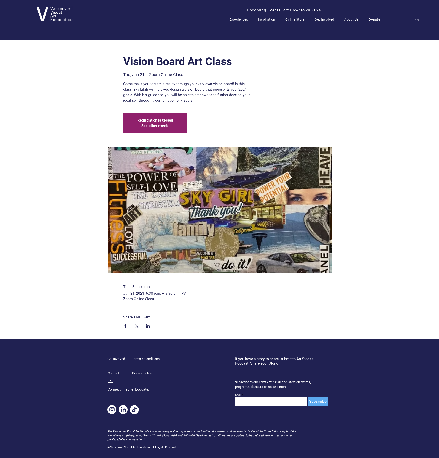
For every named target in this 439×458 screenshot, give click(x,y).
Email (238, 394)
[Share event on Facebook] (125, 326)
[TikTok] (134, 409)
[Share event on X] (136, 326)
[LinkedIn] (123, 409)
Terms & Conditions (146, 359)
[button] (240, 19)
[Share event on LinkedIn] (148, 326)
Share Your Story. (264, 363)
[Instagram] (111, 409)
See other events (155, 126)
